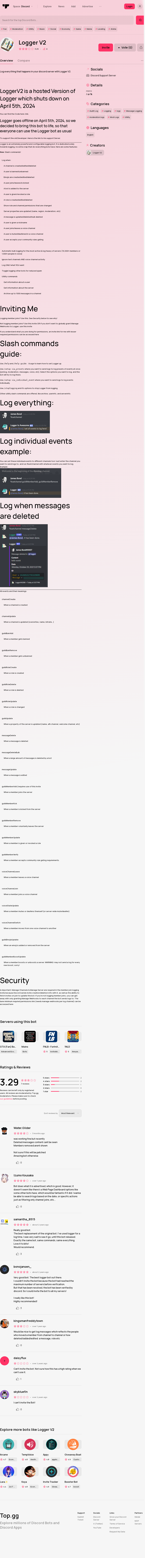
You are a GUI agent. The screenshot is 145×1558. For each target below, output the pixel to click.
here (11, 1004)
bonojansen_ (22, 1266)
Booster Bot (71, 1481)
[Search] (140, 20)
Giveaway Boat (73, 1454)
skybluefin (21, 1391)
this (26, 318)
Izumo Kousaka (23, 1175)
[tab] (6, 60)
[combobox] (70, 1113)
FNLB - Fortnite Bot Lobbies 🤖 (51, 1046)
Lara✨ (4, 1481)
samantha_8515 (24, 1219)
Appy (46, 1454)
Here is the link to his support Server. (44, 138)
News (61, 6)
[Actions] (142, 60)
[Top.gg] (6, 6)
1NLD (67, 1046)
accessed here (32, 334)
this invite (32, 323)
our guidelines (6, 1098)
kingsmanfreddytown (28, 1321)
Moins (25, 1046)
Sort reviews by (51, 1113)
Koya (24, 1481)
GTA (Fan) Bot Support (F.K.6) (8, 1046)
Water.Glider (22, 1128)
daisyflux (20, 1358)
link (26, 114)
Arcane (4, 1454)
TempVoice (28, 1454)
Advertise (87, 6)
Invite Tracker (50, 1481)
